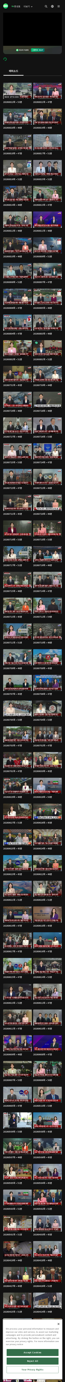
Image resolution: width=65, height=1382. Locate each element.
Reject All (32, 1361)
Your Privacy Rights (32, 1369)
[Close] (58, 1323)
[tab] (13, 71)
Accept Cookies (32, 1352)
